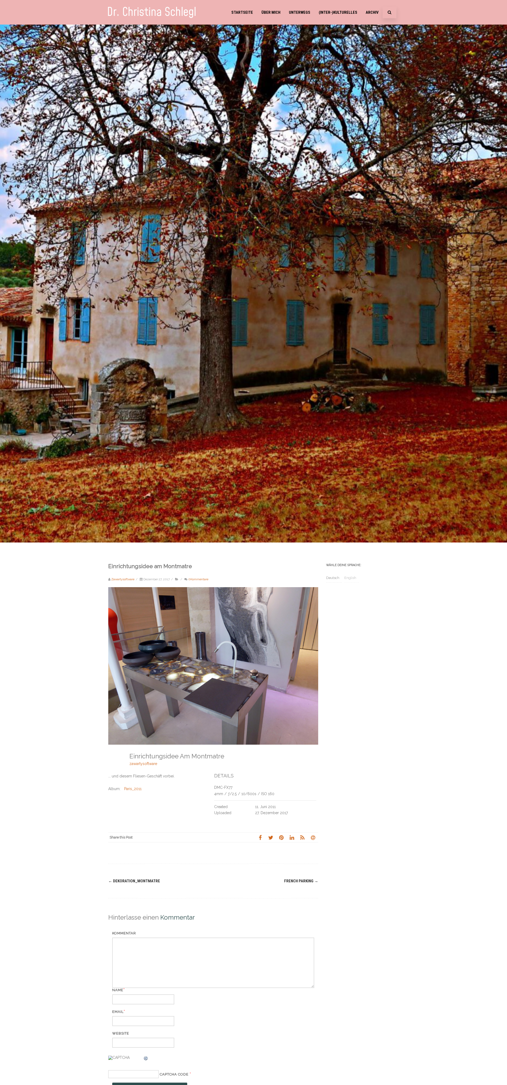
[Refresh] (146, 1059)
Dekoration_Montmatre (134, 881)
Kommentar (124, 933)
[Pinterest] (281, 837)
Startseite (242, 12)
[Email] (313, 837)
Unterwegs (299, 12)
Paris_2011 (133, 789)
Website (120, 1033)
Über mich (270, 12)
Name (117, 990)
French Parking (301, 881)
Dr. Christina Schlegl (151, 12)
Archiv (372, 12)
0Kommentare (198, 579)
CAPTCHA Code (174, 1074)
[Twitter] (270, 837)
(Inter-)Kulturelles (338, 12)
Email (118, 1011)
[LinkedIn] (292, 837)
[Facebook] (260, 837)
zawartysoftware (143, 764)
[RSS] (302, 837)
